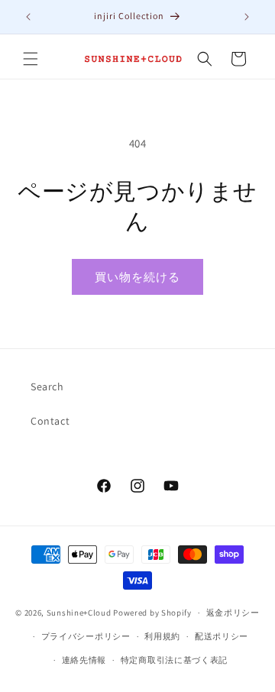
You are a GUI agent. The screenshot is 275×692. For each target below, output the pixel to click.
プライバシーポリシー (86, 636)
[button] (30, 59)
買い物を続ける (137, 277)
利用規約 (162, 636)
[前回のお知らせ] (28, 17)
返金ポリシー (233, 612)
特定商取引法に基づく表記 (174, 660)
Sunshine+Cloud (79, 612)
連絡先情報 (84, 660)
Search (47, 386)
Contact (50, 421)
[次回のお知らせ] (247, 17)
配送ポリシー (221, 636)
